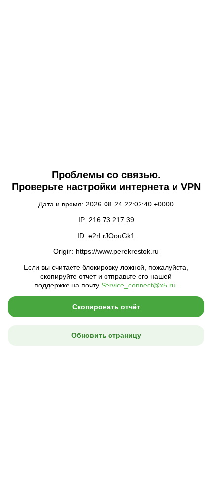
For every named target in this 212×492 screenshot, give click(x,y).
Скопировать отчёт (106, 307)
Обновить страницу (106, 335)
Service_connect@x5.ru (138, 285)
